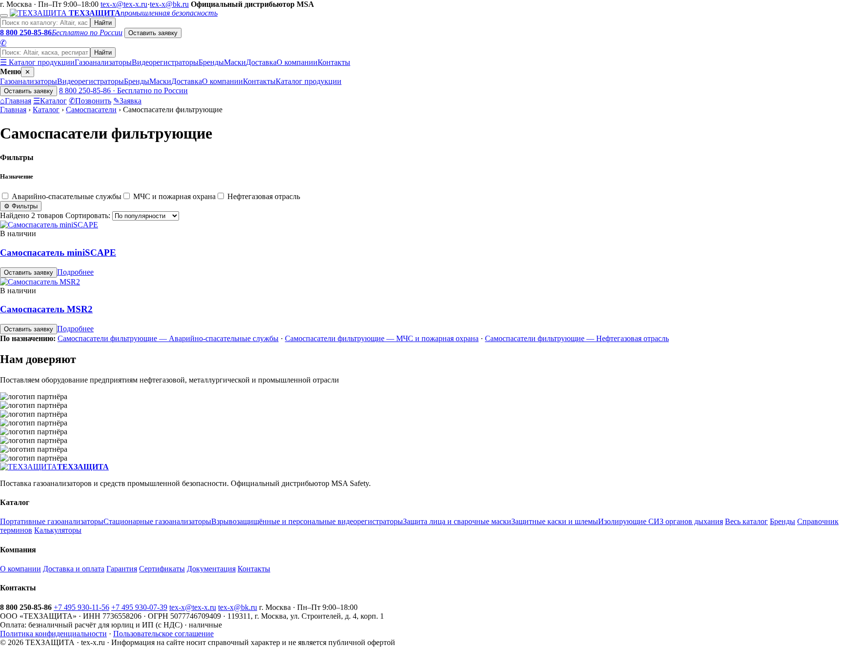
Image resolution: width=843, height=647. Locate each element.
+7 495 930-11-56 (81, 607)
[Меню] (4, 15)
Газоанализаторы (103, 62)
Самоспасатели (91, 109)
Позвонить (90, 101)
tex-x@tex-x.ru (123, 4)
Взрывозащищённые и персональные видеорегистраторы (307, 521)
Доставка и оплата (73, 569)
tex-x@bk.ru (169, 4)
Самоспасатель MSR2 (46, 309)
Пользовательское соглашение (163, 633)
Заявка (127, 101)
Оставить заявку (153, 33)
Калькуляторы (57, 530)
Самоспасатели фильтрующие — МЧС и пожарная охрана (382, 338)
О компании (297, 62)
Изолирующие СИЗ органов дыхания (660, 521)
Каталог (50, 101)
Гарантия (121, 569)
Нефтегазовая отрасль (262, 196)
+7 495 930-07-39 (139, 607)
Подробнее (75, 272)
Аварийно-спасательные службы (65, 196)
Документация (211, 569)
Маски (235, 62)
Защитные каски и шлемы (554, 521)
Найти (103, 22)
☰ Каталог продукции (37, 62)
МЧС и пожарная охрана (173, 196)
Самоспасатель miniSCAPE (58, 252)
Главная (15, 101)
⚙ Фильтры (21, 206)
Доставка (261, 62)
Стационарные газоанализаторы (157, 521)
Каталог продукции (308, 81)
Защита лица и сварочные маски (457, 521)
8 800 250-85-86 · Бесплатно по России (123, 90)
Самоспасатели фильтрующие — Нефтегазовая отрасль (577, 338)
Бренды (211, 62)
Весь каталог (746, 521)
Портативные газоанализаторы (51, 521)
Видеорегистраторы (165, 62)
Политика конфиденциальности (53, 633)
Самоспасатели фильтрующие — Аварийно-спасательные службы (168, 338)
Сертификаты (162, 569)
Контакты (334, 62)
